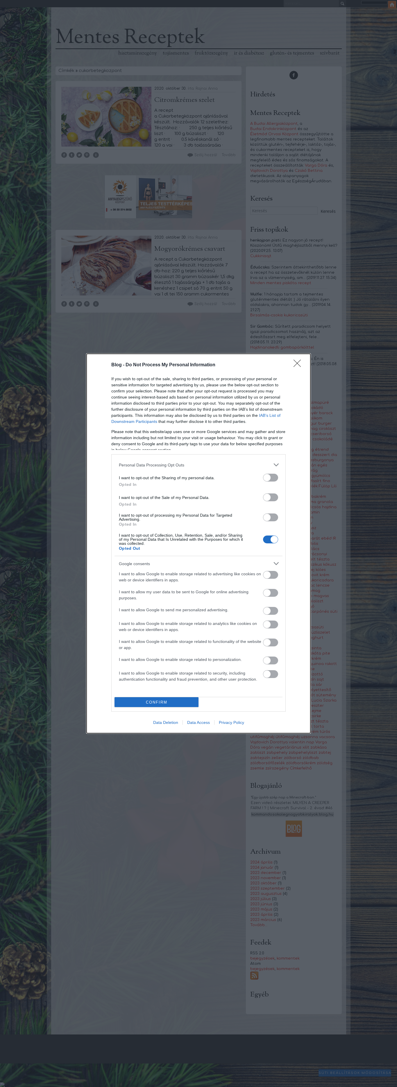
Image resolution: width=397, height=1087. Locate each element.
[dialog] (198, 543)
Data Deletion (165, 722)
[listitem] (198, 465)
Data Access (198, 722)
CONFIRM (156, 702)
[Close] (299, 365)
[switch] (270, 478)
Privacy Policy (231, 722)
